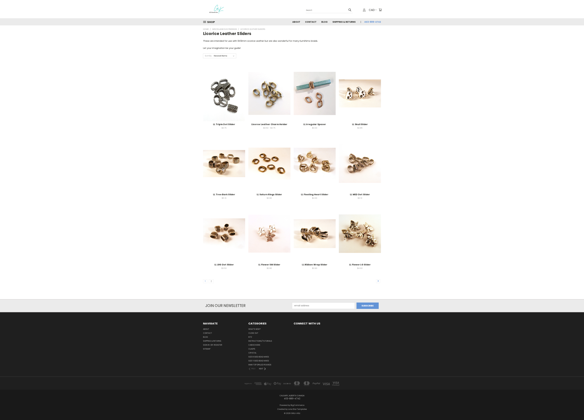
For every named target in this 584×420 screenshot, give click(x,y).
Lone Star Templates (297, 409)
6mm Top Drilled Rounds (259, 364)
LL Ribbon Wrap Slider (314, 264)
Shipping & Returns (344, 21)
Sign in (206, 345)
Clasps (251, 349)
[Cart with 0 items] (380, 9)
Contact (310, 21)
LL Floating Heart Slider (314, 194)
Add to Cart (360, 99)
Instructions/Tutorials (260, 341)
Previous (576, 410)
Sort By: (208, 55)
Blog (324, 21)
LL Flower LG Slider (360, 264)
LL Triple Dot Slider (224, 124)
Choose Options (224, 99)
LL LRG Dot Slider (224, 264)
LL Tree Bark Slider (224, 194)
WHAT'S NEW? (254, 329)
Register (218, 345)
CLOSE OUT (253, 333)
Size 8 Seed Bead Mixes (258, 356)
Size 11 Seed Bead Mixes (258, 360)
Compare (223, 93)
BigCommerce (297, 405)
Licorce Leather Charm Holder (269, 124)
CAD (372, 10)
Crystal (252, 353)
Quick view (224, 87)
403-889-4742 (372, 21)
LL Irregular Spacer (314, 124)
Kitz (250, 337)
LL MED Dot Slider (360, 194)
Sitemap (206, 349)
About (296, 21)
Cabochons (254, 345)
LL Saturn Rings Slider (269, 194)
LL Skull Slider (360, 124)
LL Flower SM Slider (269, 264)
